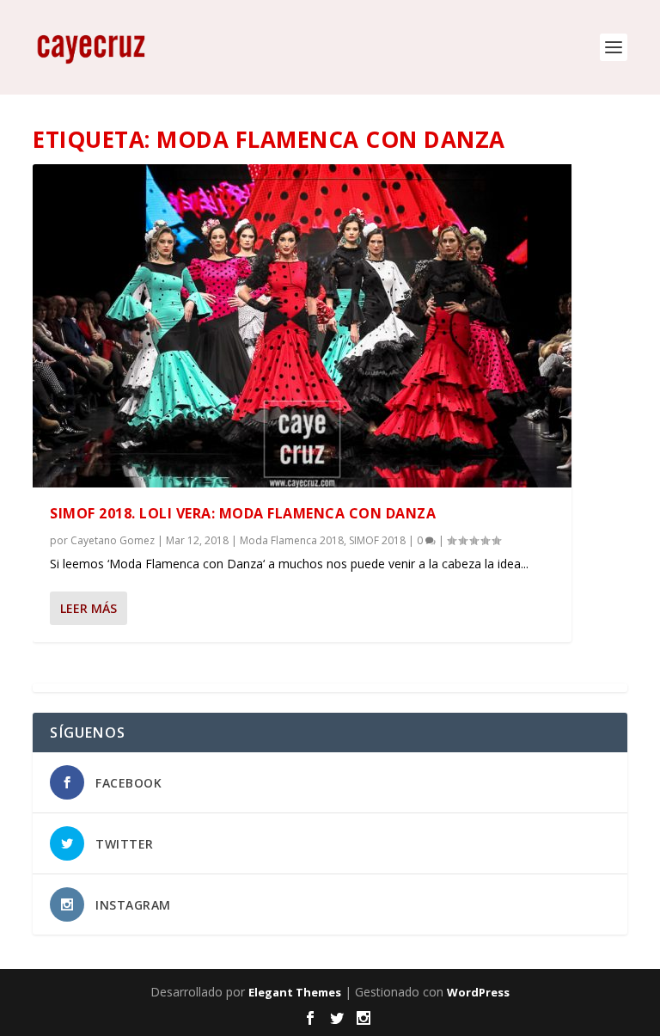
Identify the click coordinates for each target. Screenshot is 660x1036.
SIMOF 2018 (377, 540)
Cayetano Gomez (112, 540)
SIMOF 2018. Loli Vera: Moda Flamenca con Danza (243, 513)
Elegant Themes (294, 992)
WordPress (478, 992)
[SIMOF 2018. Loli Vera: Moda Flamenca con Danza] (302, 325)
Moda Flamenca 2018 (292, 540)
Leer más (88, 608)
